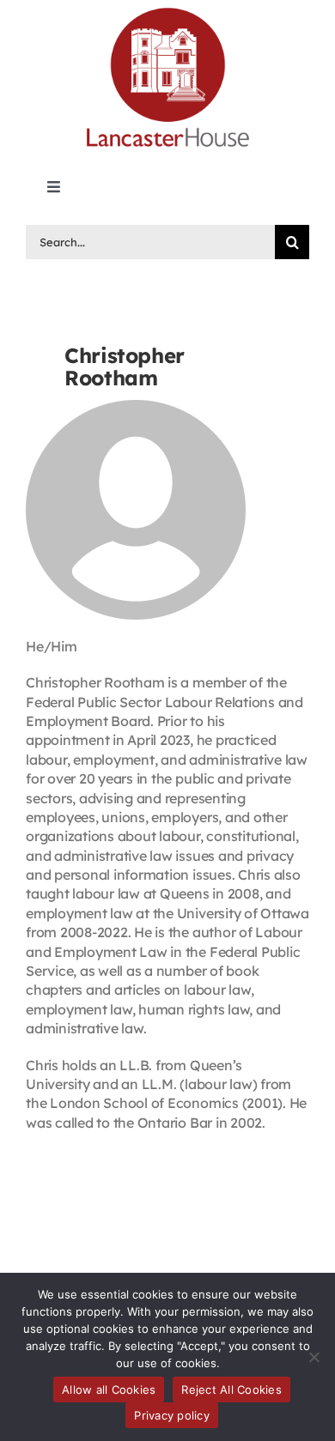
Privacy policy (172, 1415)
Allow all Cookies (108, 1389)
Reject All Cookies (231, 1389)
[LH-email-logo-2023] (167, 10)
